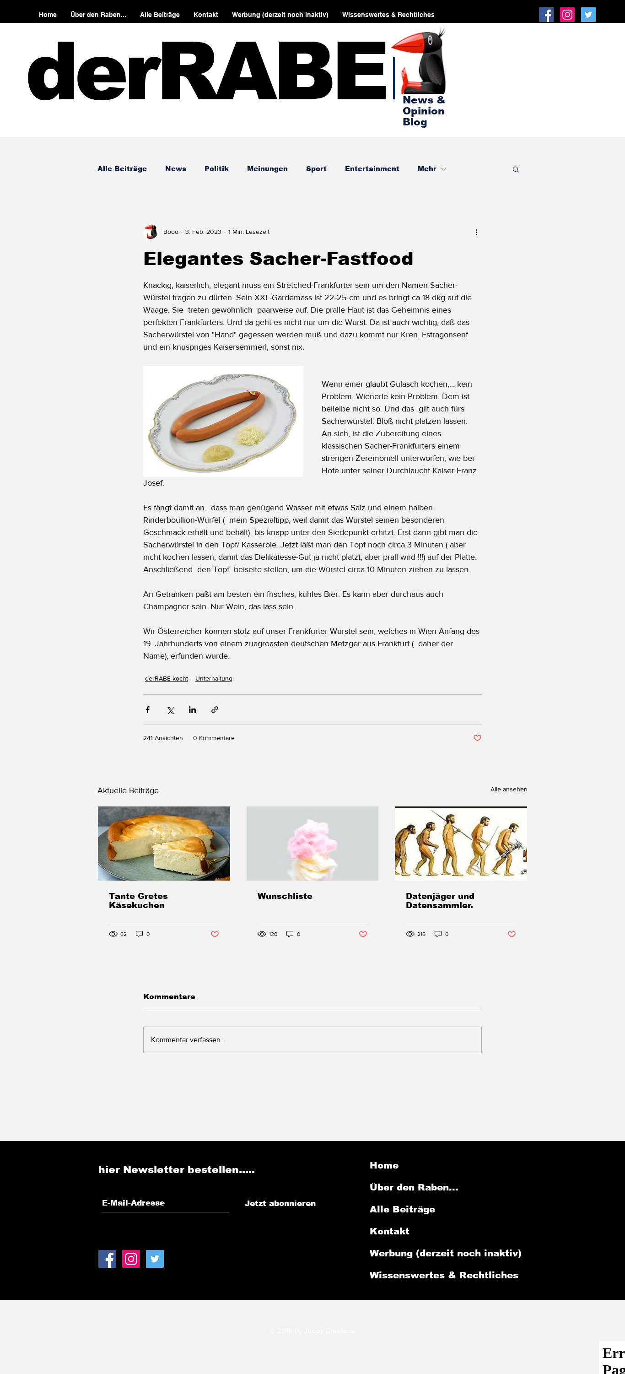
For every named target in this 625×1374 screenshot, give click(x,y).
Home (384, 1165)
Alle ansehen (509, 789)
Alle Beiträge (122, 169)
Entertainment (372, 169)
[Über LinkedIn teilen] (192, 709)
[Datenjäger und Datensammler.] (461, 843)
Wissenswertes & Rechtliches (444, 1275)
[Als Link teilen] (214, 709)
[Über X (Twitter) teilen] (170, 709)
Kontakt (389, 1231)
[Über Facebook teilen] (147, 709)
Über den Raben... (414, 1187)
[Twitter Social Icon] (588, 14)
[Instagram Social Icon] (567, 14)
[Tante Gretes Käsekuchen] (164, 843)
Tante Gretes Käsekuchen (138, 901)
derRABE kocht (166, 678)
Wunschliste (285, 896)
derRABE (205, 71)
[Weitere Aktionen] (476, 231)
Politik (217, 169)
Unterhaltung (213, 678)
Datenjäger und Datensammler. (440, 901)
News (175, 169)
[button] (516, 169)
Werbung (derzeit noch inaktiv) (446, 1253)
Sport (316, 169)
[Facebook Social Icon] (546, 14)
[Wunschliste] (313, 843)
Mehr (427, 169)
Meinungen (267, 169)
